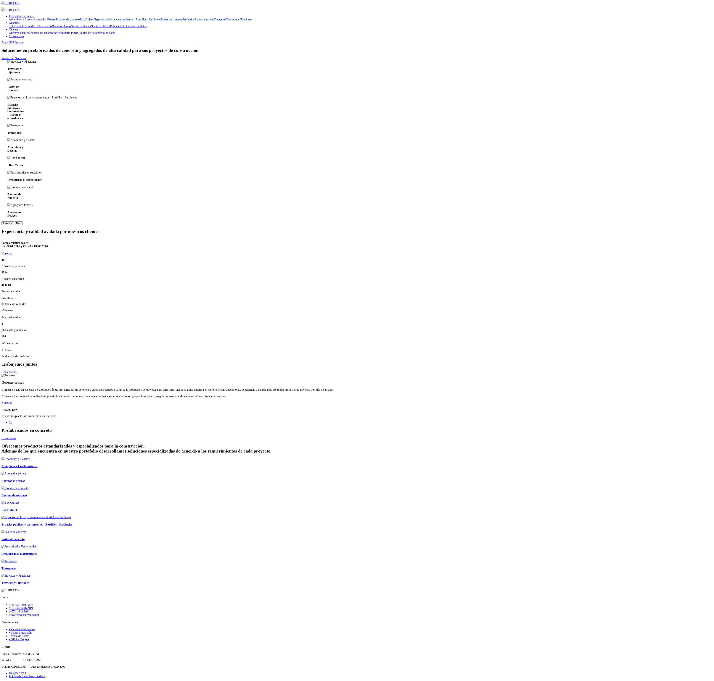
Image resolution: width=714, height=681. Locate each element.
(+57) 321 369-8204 (21, 604)
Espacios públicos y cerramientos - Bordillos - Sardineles (127, 19)
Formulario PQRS (68, 32)
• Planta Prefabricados (22, 629)
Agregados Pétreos (45, 19)
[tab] (361, 422)
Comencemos (9, 372)
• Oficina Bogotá (19, 639)
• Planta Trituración (20, 632)
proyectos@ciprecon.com (24, 614)
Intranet (19, 42)
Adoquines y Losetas (21, 19)
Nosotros (14, 22)
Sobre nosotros (17, 26)
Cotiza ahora (16, 36)
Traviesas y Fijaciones (239, 19)
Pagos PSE (8, 42)
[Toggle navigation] (2, 7)
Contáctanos (8, 438)
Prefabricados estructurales (198, 19)
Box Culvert (87, 19)
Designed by (18, 672)
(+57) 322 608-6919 (21, 608)
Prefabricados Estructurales (19, 553)
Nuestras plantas (61, 26)
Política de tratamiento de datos (128, 26)
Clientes (13, 29)
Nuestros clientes (81, 26)
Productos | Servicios (21, 16)
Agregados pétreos (13, 480)
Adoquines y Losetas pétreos (19, 466)
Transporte (220, 19)
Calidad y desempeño (39, 26)
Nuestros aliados (100, 26)
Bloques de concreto (68, 19)
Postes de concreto (172, 19)
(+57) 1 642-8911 (19, 611)
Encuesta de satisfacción (43, 32)
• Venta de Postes (19, 636)
